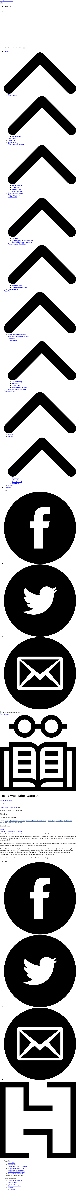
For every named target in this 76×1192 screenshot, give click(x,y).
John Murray (12, 95)
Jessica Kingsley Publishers (17, 244)
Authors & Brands (9, 391)
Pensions (10, 1188)
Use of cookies (12, 1184)
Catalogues (11, 338)
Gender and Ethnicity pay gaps (17, 1166)
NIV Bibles (15, 238)
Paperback (3, 831)
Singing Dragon (17, 285)
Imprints (6, 51)
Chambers (15, 187)
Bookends (15, 383)
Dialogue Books (13, 289)
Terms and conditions (14, 1186)
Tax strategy (12, 1189)
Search (2, 48)
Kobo (16, 807)
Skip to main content (6, 1)
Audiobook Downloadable (15, 831)
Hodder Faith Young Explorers (22, 240)
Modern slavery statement (16, 1170)
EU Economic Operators (15, 1173)
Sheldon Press (16, 189)
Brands (10, 436)
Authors (10, 435)
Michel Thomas (17, 185)
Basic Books (12, 138)
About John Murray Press (17, 334)
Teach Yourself (17, 191)
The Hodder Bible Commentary (22, 242)
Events (10, 485)
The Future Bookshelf (19, 387)
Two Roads (12, 142)
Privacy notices (12, 1182)
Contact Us (7, 487)
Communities (12, 340)
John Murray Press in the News (18, 336)
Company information (15, 1180)
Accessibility (12, 1164)
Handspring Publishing (19, 287)
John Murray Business (15, 193)
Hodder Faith (12, 197)
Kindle (2, 807)
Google (11, 807)
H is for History (17, 381)
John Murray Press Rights (17, 389)
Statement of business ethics (16, 1168)
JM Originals (16, 136)
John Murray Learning (16, 144)
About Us (7, 291)
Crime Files (16, 385)
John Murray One (14, 195)
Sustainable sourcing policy (16, 1172)
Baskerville (11, 140)
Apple (7, 807)
